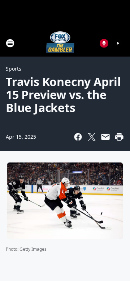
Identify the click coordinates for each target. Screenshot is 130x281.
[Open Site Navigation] (10, 43)
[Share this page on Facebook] (78, 137)
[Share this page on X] (92, 137)
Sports (13, 68)
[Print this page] (119, 137)
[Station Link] (60, 43)
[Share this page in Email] (105, 137)
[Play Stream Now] (118, 43)
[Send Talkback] (104, 43)
